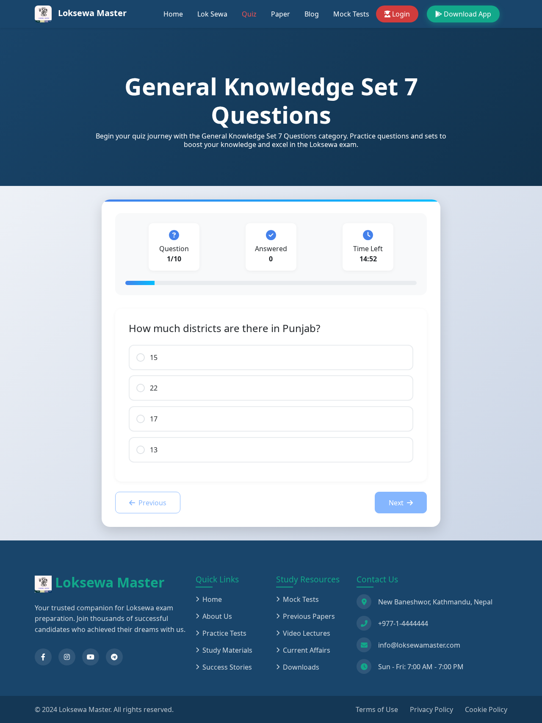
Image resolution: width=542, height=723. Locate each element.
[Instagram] (66, 656)
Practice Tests (224, 633)
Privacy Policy (431, 709)
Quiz (249, 14)
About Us (217, 616)
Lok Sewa (212, 14)
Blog (311, 14)
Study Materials (227, 650)
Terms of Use (377, 709)
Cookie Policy (486, 709)
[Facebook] (43, 656)
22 (154, 388)
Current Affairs (306, 650)
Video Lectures (306, 633)
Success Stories (227, 667)
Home (173, 14)
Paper (280, 14)
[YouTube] (90, 656)
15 (154, 357)
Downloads (301, 667)
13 (154, 449)
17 (154, 419)
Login (401, 14)
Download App (467, 14)
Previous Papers (309, 616)
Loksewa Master (91, 13)
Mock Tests (351, 14)
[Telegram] (114, 656)
